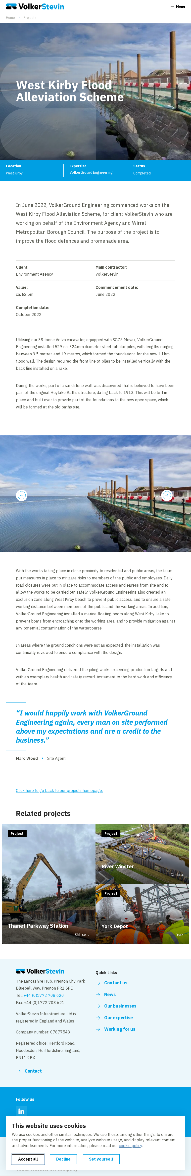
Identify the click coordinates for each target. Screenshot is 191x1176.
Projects (30, 17)
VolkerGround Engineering (91, 172)
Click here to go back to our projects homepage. (59, 790)
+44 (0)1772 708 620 (44, 995)
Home (10, 17)
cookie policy (130, 1145)
